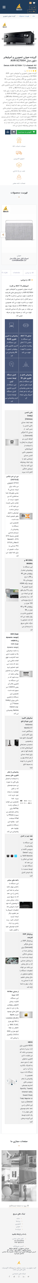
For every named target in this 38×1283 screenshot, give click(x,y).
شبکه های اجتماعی (19, 1274)
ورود (32, 8)
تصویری (18, 1224)
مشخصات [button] (16, 272)
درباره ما (18, 1229)
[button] (32, 3)
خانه (18, 1218)
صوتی (18, 1226)
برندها (18, 1221)
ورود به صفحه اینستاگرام (18, 1205)
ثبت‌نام (31, 11)
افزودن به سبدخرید (25, 132)
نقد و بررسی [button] (29, 272)
